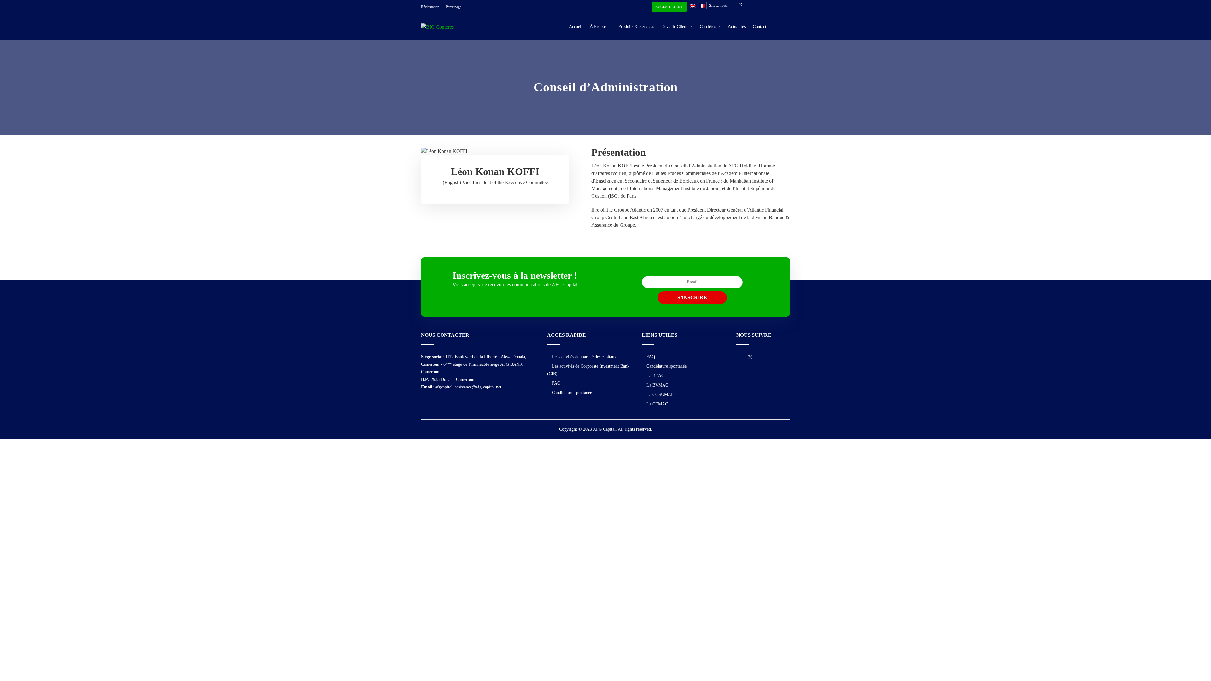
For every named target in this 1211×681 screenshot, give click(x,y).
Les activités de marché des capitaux (584, 356)
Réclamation (430, 7)
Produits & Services (636, 26)
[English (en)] (693, 5)
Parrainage (453, 7)
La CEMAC (657, 404)
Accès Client (669, 7)
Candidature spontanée (572, 392)
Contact (759, 26)
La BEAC (655, 375)
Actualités (737, 26)
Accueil (575, 26)
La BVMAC (657, 385)
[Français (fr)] (702, 5)
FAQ (556, 383)
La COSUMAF (660, 394)
